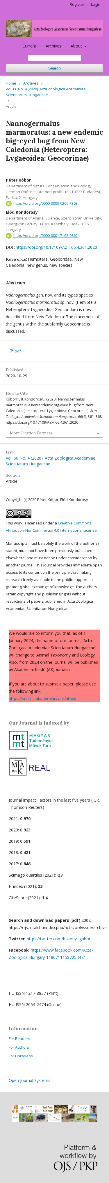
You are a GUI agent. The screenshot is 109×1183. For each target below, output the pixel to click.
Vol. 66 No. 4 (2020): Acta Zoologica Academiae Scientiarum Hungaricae (46, 91)
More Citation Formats (31, 433)
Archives (53, 46)
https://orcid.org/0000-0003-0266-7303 (45, 203)
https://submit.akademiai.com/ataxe (42, 698)
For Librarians (21, 1055)
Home (11, 83)
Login (95, 4)
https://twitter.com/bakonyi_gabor (58, 938)
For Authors (19, 1047)
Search (54, 68)
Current (29, 46)
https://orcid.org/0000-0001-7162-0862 (45, 235)
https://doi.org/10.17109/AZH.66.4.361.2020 (56, 247)
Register (77, 4)
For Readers (19, 1038)
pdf (17, 351)
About (77, 46)
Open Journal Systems (29, 1080)
